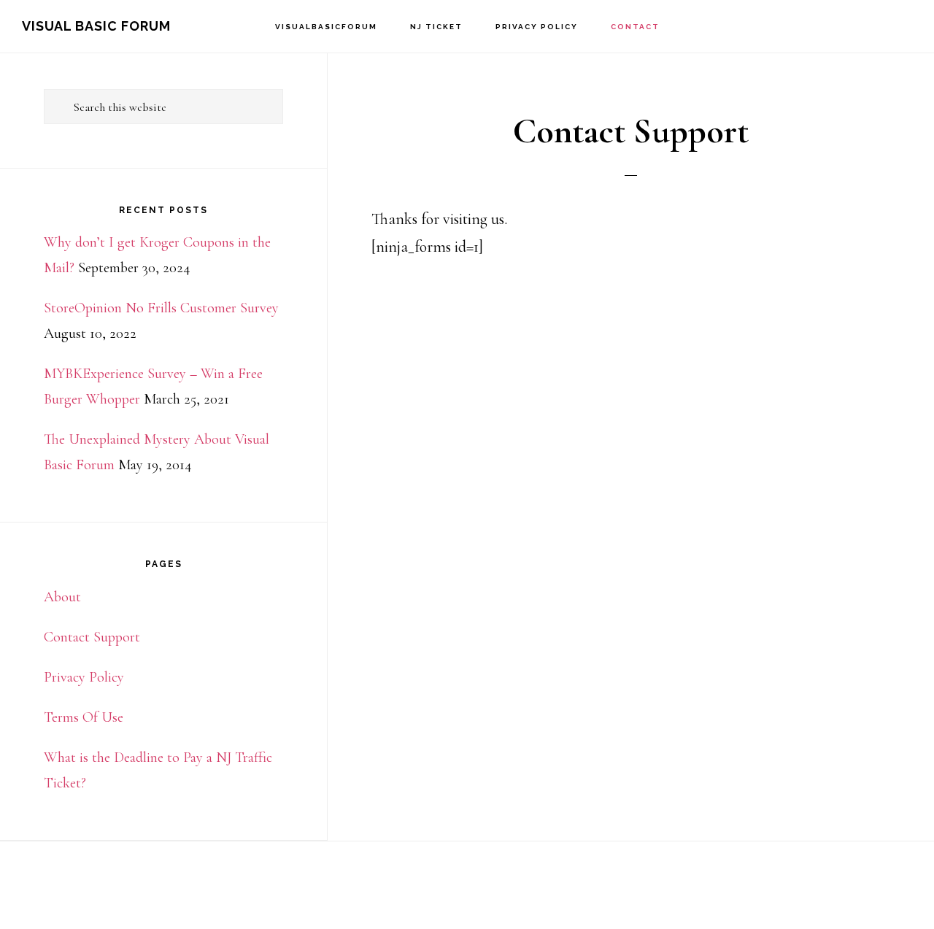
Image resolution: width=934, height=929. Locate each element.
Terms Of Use (83, 717)
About (62, 597)
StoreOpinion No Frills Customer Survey (161, 308)
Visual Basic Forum (96, 26)
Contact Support (92, 637)
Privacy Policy (84, 677)
